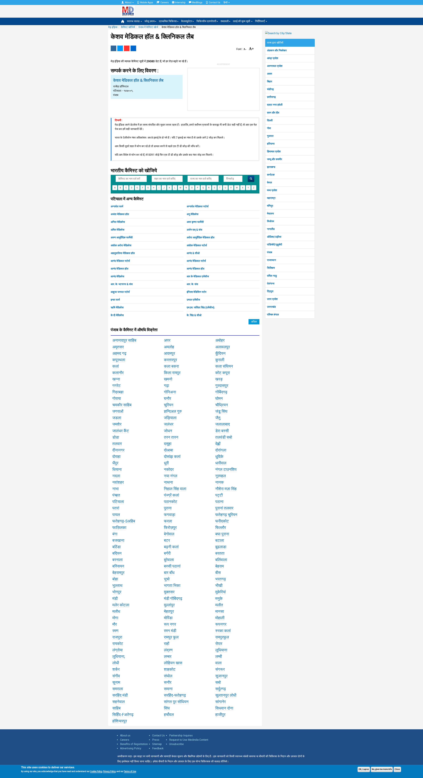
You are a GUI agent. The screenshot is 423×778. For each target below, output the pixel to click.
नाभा (115, 488)
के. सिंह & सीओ (194, 315)
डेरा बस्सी (222, 431)
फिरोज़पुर (170, 527)
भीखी (218, 585)
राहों (166, 643)
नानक (219, 482)
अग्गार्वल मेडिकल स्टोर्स (198, 206)
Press (155, 739)
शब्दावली (225, 21)
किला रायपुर (172, 372)
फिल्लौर (220, 527)
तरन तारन (171, 437)
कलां (115, 366)
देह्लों (217, 443)
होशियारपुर (119, 721)
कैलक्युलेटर (186, 21)
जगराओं (117, 411)
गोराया (116, 398)
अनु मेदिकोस (192, 214)
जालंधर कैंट (120, 431)
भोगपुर (116, 592)
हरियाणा (271, 143)
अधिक (254, 321)
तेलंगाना (270, 283)
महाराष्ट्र (271, 198)
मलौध (116, 611)
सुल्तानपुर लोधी (225, 695)
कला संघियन (224, 366)
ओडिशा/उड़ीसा (274, 236)
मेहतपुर (169, 611)
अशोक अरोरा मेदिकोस (121, 245)
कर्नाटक (271, 174)
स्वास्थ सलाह (133, 21)
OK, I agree (364, 769)
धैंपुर (115, 463)
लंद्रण (168, 650)
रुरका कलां (223, 630)
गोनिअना (170, 392)
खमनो (168, 379)
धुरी (166, 463)
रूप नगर (170, 624)
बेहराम (219, 566)
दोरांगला (220, 450)
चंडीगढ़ (270, 89)
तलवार (117, 443)
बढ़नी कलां (171, 547)
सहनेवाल (118, 701)
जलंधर (168, 424)
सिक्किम (271, 267)
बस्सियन (118, 566)
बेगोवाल (169, 534)
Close (397, 769)
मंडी (115, 598)
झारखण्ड (271, 167)
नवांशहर (118, 482)
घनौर (167, 398)
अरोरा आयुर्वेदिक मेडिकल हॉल (200, 237)
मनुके (219, 598)
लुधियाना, (118, 656)
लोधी (115, 663)
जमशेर (116, 424)
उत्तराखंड (271, 306)
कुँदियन (220, 353)
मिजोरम (270, 221)
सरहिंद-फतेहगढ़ (175, 695)
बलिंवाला (221, 559)
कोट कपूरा (222, 372)
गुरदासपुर (221, 385)
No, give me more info (382, 769)
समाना (168, 689)
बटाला (219, 540)
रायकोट (117, 643)
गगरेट (116, 385)
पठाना (219, 501)
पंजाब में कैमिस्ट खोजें (148, 27)
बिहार (269, 81)
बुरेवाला (169, 559)
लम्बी (218, 656)
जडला (116, 417)
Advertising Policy (130, 748)
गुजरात (270, 136)
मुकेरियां (220, 592)
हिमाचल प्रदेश (274, 151)
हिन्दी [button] (226, 2)
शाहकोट (169, 669)
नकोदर (169, 469)
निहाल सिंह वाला (175, 488)
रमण (115, 630)
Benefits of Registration (134, 744)
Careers (164, 2)
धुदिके (219, 456)
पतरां (115, 508)
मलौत (219, 605)
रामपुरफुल (222, 637)
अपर (167, 340)
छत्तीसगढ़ (271, 97)
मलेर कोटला (120, 605)
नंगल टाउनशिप (226, 469)
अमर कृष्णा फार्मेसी (195, 222)
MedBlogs (197, 2)
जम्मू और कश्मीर (274, 159)
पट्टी (219, 495)
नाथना (168, 482)
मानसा (219, 611)
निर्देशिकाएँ (260, 21)
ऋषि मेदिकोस (117, 307)
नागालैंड (271, 229)
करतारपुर (170, 360)
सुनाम (116, 682)
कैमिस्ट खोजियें (128, 27)
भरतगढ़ (220, 579)
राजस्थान (271, 260)
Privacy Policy (109, 771)
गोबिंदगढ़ (221, 392)
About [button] (128, 2)
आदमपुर (169, 353)
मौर (114, 624)
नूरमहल (220, 476)
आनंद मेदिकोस (117, 276)
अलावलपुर (222, 347)
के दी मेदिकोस (117, 315)
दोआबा (168, 450)
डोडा (115, 437)
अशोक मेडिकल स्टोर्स (197, 245)
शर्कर (116, 669)
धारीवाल (220, 463)
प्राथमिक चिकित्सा (168, 21)
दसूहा (167, 443)
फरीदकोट (222, 521)
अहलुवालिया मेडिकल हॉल (123, 253)
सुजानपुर (221, 676)
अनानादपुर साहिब (124, 340)
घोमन (219, 398)
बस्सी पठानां (172, 566)
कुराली (219, 360)
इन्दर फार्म (115, 299)
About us (125, 735)
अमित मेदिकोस (117, 229)
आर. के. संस (192, 284)
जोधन (168, 431)
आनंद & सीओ (193, 253)
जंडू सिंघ (221, 411)
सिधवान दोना (224, 708)
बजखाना (118, 540)
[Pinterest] (127, 48)
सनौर (167, 682)
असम (269, 73)
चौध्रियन (221, 405)
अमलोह (169, 347)
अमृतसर (118, 347)
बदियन (117, 553)
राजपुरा (117, 637)
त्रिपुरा (270, 291)
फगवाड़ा (169, 514)
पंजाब (269, 252)
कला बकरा (171, 366)
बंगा (114, 534)
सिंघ (167, 708)
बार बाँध (169, 572)
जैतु (217, 417)
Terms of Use (130, 771)
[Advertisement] (223, 88)
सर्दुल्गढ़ (220, 689)
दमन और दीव (273, 112)
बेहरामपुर (118, 572)
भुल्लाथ (117, 585)
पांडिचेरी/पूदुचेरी (274, 244)
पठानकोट (170, 501)
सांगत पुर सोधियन (176, 701)
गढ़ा (166, 385)
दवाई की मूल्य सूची (242, 21)
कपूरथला (118, 360)
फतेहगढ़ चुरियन (226, 514)
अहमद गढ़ (119, 353)
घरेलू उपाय (150, 21)
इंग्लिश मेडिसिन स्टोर (196, 292)
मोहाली (219, 618)
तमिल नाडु (272, 275)
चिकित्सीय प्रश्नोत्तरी (206, 21)
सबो (218, 682)
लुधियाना (221, 650)
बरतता (219, 553)
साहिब (116, 708)
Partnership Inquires (181, 735)
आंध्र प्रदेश (272, 58)
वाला (218, 663)
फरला (168, 521)
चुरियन (168, 405)
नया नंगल (170, 476)
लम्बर (167, 656)
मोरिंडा (168, 618)
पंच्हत (116, 495)
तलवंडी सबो (223, 437)
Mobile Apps (146, 2)
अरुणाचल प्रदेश (274, 66)
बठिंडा (116, 547)
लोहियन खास (173, 663)
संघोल (168, 676)
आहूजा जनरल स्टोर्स (120, 292)
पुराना (168, 508)
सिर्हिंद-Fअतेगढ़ (123, 714)
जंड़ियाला (170, 417)
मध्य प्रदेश (272, 190)
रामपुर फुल (171, 637)
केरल (269, 182)
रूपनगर (220, 624)
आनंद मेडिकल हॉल (119, 268)
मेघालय (270, 213)
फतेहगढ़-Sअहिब (123, 521)
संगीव (116, 676)
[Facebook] (113, 48)
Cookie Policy (96, 771)
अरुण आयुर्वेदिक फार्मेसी (122, 237)
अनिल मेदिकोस (118, 222)
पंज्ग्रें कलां (171, 495)
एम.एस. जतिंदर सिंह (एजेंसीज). (201, 307)
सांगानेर (220, 701)
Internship (180, 2)
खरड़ (219, 379)
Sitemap (157, 744)
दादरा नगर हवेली (275, 104)
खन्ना (116, 379)
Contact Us (214, 2)
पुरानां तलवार (224, 508)
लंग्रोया (117, 650)
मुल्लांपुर (169, 605)
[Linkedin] (133, 48)
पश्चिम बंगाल (273, 314)
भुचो (167, 579)
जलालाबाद (222, 424)
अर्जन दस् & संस (194, 229)
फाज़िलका (119, 527)
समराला (117, 689)
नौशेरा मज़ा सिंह (226, 488)
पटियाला (118, 501)
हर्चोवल (169, 714)
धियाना (117, 469)
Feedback (158, 748)
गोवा (269, 128)
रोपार (218, 643)
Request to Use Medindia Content (188, 739)
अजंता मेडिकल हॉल (120, 214)
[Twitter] (120, 48)
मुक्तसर (169, 592)
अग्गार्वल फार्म (117, 206)
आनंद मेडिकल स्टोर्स (120, 260)
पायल (116, 514)
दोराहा (116, 456)
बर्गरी (167, 553)
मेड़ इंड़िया (112, 27)
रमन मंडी (170, 630)
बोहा (115, 579)
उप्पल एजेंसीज (193, 299)
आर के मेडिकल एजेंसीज (198, 276)
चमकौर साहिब (122, 405)
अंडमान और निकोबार (277, 50)
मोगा (115, 618)
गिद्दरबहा (117, 392)
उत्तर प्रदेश (272, 299)
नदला (116, 476)
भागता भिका (172, 585)
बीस (218, 572)
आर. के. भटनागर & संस (122, 284)
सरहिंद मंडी (120, 695)
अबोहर (220, 340)
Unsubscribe (176, 744)
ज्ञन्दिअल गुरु (173, 411)
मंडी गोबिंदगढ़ (173, 598)
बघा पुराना (222, 534)
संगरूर (220, 669)
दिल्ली (270, 120)
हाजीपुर (220, 714)
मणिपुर (270, 205)
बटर (167, 540)
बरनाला (117, 559)
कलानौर (118, 372)
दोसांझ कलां (172, 456)
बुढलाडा (220, 547)
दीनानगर (118, 450)
